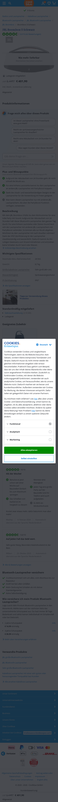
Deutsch (44, 344)
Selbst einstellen (29, 458)
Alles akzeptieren (29, 450)
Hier (33, 410)
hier (35, 398)
